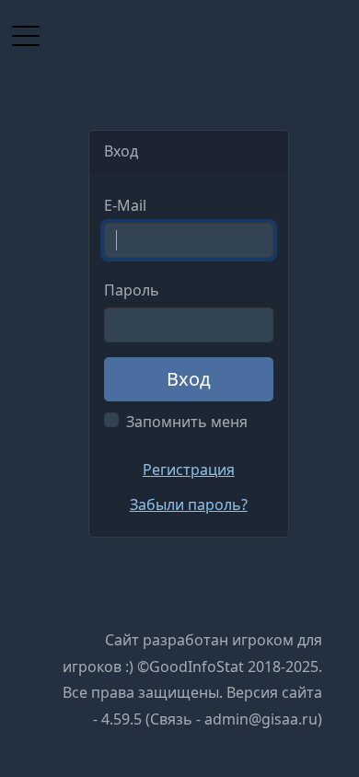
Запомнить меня (187, 422)
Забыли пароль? (189, 504)
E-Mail (125, 205)
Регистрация (189, 469)
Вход (189, 378)
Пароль (131, 290)
